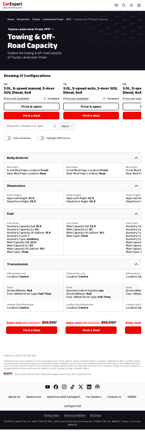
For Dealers (93, 396)
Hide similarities (22, 138)
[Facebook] (56, 387)
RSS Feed (95, 415)
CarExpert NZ (72, 406)
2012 (68, 19)
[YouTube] (47, 387)
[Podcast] (97, 387)
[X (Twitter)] (81, 387)
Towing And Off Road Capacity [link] (91, 19)
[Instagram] (64, 387)
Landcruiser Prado (52, 19)
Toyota (36, 19)
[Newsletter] (116, 5)
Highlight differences (58, 138)
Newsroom (33, 396)
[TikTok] (72, 387)
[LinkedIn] (89, 387)
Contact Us (114, 396)
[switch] (7, 138)
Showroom (23, 19)
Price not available (16, 98)
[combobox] (49, 29)
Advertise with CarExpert (63, 396)
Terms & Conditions (75, 415)
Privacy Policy (51, 415)
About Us (14, 396)
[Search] (124, 5)
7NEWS (132, 396)
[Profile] (131, 5)
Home (11, 19)
